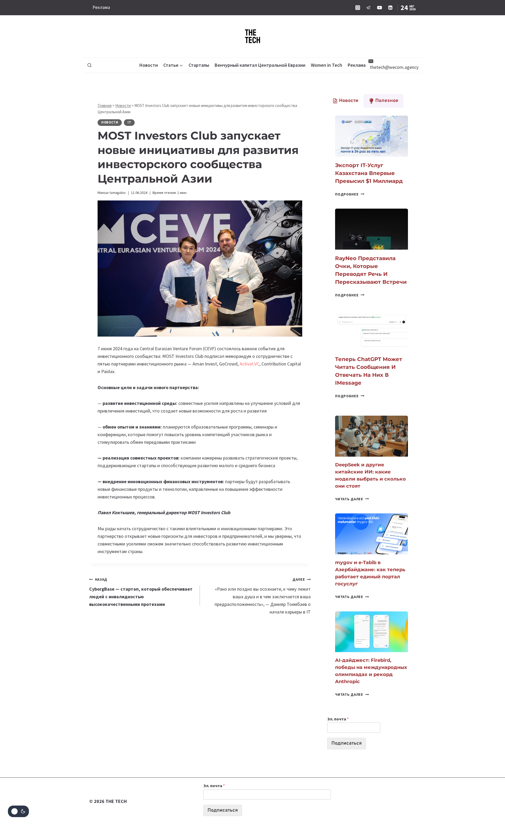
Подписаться (346, 743)
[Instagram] (357, 7)
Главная (105, 105)
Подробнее (349, 194)
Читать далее (352, 499)
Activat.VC (249, 364)
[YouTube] (379, 7)
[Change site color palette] (18, 811)
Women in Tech (326, 65)
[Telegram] (368, 7)
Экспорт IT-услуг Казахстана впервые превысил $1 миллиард (369, 173)
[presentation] (371, 136)
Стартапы (199, 65)
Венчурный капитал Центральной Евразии (260, 65)
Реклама (101, 7)
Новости (148, 65)
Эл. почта (338, 718)
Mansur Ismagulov (112, 192)
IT (129, 122)
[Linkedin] (390, 7)
